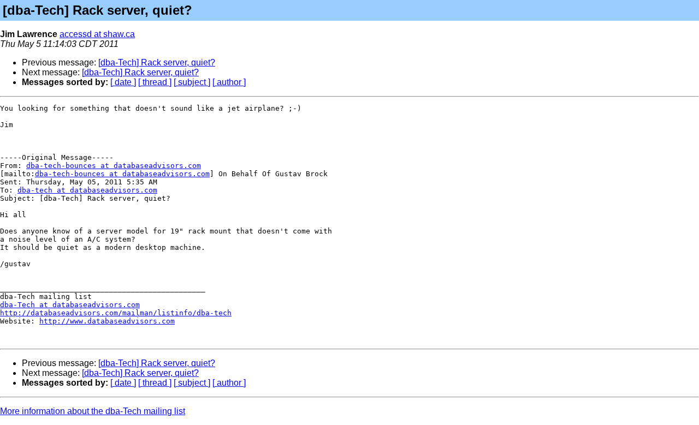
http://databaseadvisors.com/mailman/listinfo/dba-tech (116, 313)
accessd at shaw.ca (97, 34)
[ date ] (123, 82)
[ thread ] (154, 82)
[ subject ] (192, 82)
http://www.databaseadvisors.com (107, 321)
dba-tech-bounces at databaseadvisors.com (113, 165)
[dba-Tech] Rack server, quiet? (156, 62)
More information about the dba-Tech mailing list (92, 411)
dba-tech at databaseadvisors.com (87, 190)
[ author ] (229, 82)
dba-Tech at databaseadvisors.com (70, 305)
